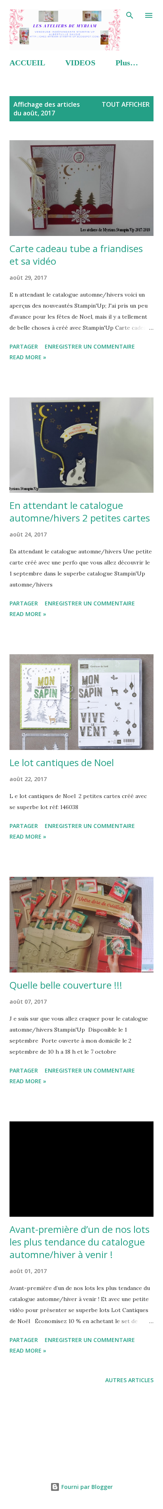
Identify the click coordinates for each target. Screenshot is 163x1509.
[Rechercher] (130, 14)
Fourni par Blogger (86, 1486)
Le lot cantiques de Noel (61, 762)
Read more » (27, 357)
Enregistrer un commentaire (90, 346)
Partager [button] (23, 346)
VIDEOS (80, 62)
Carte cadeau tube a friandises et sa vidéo (76, 254)
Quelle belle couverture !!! (65, 984)
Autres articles (129, 1380)
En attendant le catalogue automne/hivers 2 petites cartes (79, 511)
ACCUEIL (27, 62)
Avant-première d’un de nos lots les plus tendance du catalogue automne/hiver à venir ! (79, 1242)
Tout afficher (126, 104)
